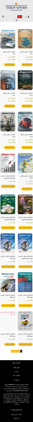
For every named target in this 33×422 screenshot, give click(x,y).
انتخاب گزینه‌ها (27, 65)
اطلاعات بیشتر (10, 344)
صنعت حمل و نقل (16, 415)
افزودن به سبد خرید (8, 186)
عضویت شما (16, 375)
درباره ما (16, 371)
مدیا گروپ (16, 418)
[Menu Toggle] (16, 20)
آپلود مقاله (17, 368)
